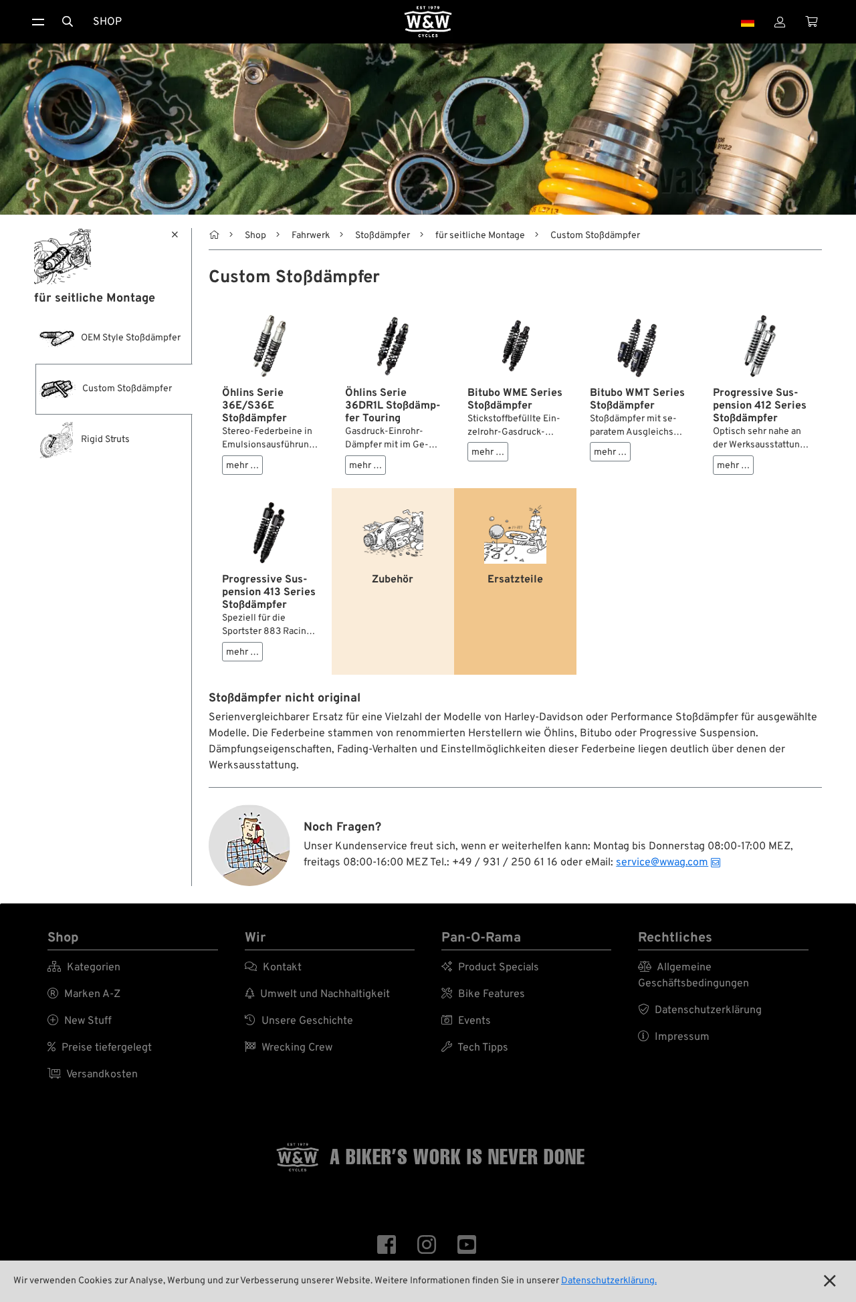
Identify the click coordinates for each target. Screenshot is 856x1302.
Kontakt (273, 967)
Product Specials (490, 967)
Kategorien (83, 967)
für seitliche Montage (480, 235)
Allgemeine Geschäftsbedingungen (693, 975)
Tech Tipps (474, 1048)
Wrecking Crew (288, 1048)
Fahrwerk (311, 235)
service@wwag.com (662, 862)
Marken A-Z (83, 994)
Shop (107, 22)
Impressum (674, 1037)
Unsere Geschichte (299, 1021)
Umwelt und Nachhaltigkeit (317, 994)
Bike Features (483, 994)
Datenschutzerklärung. (609, 1281)
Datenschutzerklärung (700, 1010)
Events (466, 1021)
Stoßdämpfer (382, 235)
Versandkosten (92, 1074)
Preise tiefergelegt (99, 1048)
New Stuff (79, 1021)
